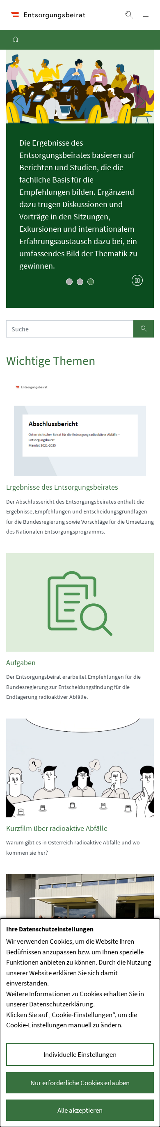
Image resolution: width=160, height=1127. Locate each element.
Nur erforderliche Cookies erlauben (80, 1082)
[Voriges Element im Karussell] (19, 101)
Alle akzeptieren (80, 1110)
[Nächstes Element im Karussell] (141, 101)
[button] (129, 15)
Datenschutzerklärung (61, 1003)
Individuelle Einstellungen (80, 1054)
